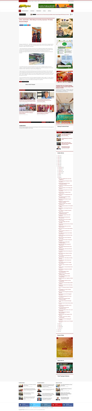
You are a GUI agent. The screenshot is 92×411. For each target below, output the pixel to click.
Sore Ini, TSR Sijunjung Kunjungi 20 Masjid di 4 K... (65, 287)
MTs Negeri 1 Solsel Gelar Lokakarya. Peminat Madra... (64, 317)
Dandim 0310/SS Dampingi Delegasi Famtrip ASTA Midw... (64, 299)
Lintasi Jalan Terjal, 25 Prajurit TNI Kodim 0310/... (65, 265)
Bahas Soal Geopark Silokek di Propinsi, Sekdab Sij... (64, 199)
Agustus (60, 173)
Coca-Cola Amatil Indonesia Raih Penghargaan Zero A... (63, 308)
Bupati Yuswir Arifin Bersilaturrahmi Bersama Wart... (64, 217)
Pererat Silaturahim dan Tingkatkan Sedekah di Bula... (65, 278)
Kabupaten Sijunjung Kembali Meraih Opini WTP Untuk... (65, 235)
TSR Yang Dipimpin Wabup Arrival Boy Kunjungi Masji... (64, 281)
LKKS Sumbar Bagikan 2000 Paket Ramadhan (64, 222)
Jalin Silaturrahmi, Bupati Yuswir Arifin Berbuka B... (64, 215)
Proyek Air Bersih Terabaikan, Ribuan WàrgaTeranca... (64, 193)
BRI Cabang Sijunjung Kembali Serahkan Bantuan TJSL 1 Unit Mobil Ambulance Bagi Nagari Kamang (48, 385)
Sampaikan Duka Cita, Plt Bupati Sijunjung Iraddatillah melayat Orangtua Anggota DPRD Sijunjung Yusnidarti (40, 14)
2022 (59, 161)
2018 (59, 329)
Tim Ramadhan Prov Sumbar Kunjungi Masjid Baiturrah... (64, 290)
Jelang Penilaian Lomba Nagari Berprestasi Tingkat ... (65, 208)
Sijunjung (42, 1)
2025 (59, 157)
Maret (60, 325)
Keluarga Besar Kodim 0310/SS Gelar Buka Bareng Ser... (65, 285)
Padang (46, 1)
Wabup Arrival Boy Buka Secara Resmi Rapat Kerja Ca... (64, 226)
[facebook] (68, 1)
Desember (60, 167)
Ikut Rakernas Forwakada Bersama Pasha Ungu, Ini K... (65, 186)
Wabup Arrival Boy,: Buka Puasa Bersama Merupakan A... (65, 249)
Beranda (29, 1)
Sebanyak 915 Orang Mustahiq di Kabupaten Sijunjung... (63, 202)
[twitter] (69, 1)
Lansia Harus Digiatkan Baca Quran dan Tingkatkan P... (64, 179)
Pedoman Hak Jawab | (45, 407)
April (59, 323)
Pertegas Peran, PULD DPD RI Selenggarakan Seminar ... (63, 213)
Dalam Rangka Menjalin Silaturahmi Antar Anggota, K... (65, 247)
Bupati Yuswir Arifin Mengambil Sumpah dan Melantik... (65, 292)
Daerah (23, 81)
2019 (59, 165)
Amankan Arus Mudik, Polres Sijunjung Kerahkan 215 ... (64, 204)
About (33, 1)
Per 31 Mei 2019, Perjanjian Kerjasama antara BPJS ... (64, 211)
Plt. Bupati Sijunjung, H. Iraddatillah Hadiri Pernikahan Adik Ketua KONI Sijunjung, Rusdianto (45, 113)
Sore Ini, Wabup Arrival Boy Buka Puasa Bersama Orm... (64, 256)
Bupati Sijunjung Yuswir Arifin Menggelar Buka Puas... (65, 294)
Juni (59, 175)
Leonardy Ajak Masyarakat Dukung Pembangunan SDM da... (64, 184)
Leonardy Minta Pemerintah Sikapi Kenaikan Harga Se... (65, 283)
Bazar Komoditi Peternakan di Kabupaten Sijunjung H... (65, 240)
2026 (59, 155)
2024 (59, 158)
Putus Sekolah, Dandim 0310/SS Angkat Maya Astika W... (64, 263)
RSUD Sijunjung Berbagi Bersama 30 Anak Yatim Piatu (65, 190)
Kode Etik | (28, 407)
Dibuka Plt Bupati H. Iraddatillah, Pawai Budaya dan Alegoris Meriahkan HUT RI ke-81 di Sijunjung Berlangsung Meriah (26, 112)
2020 (59, 164)
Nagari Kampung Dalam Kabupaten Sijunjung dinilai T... (64, 312)
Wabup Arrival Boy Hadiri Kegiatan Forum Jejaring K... (65, 315)
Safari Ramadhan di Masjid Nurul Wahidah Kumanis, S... (65, 269)
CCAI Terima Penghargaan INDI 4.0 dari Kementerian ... (64, 297)
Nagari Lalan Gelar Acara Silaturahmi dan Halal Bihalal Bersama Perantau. (67, 143)
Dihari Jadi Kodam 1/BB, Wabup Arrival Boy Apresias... (65, 258)
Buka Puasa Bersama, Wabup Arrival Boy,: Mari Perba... (65, 254)
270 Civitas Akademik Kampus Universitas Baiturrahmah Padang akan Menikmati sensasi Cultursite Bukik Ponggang (44, 100)
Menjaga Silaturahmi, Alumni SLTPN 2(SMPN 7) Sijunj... (65, 206)
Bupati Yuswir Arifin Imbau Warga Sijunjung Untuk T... (65, 229)
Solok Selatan (50, 1)
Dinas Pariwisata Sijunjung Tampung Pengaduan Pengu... (64, 197)
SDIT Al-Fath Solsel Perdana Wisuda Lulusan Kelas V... (65, 303)
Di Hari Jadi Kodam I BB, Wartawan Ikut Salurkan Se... (64, 260)
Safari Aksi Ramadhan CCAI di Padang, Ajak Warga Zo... (65, 188)
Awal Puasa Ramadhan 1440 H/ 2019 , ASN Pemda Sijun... (65, 310)
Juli (59, 174)
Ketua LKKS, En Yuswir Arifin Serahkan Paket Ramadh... (64, 220)
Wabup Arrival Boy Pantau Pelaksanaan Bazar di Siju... (64, 238)
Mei (59, 177)
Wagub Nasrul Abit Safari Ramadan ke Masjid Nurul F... (64, 245)
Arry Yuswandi (62, 14)
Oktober (60, 170)
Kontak (35, 1)
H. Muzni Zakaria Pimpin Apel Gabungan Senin (64, 301)
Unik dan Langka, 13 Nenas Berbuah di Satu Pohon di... (65, 267)
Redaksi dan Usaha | (22, 407)
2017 (59, 331)
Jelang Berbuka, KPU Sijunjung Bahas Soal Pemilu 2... (65, 195)
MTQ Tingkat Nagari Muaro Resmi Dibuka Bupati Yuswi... (65, 233)
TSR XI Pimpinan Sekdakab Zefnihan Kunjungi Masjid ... (64, 276)
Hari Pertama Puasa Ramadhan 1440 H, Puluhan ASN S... (65, 306)
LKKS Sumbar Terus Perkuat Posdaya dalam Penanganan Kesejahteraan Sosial (29, 398)
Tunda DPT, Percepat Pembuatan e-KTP (48, 389)
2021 (59, 163)
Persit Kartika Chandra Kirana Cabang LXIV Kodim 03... (65, 251)
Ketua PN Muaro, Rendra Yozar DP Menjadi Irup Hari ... (65, 321)
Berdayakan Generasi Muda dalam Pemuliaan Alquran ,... (64, 242)
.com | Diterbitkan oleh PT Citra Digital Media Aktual (34, 409)
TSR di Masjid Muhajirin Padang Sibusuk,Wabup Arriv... (63, 272)
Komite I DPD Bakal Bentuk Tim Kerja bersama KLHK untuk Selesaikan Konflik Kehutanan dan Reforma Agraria (48, 394)
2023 (59, 160)
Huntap (64, 343)
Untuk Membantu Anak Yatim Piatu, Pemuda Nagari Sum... (65, 224)
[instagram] (70, 1)
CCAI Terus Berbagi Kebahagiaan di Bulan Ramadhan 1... (65, 181)
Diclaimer (51, 407)
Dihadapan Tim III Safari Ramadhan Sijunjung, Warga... (64, 274)
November (60, 168)
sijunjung (27, 81)
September (60, 171)
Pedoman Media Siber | (37, 407)
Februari (60, 326)
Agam (38, 1)
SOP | (31, 407)
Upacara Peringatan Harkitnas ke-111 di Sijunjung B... (65, 231)
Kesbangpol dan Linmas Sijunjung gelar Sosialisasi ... (64, 319)
